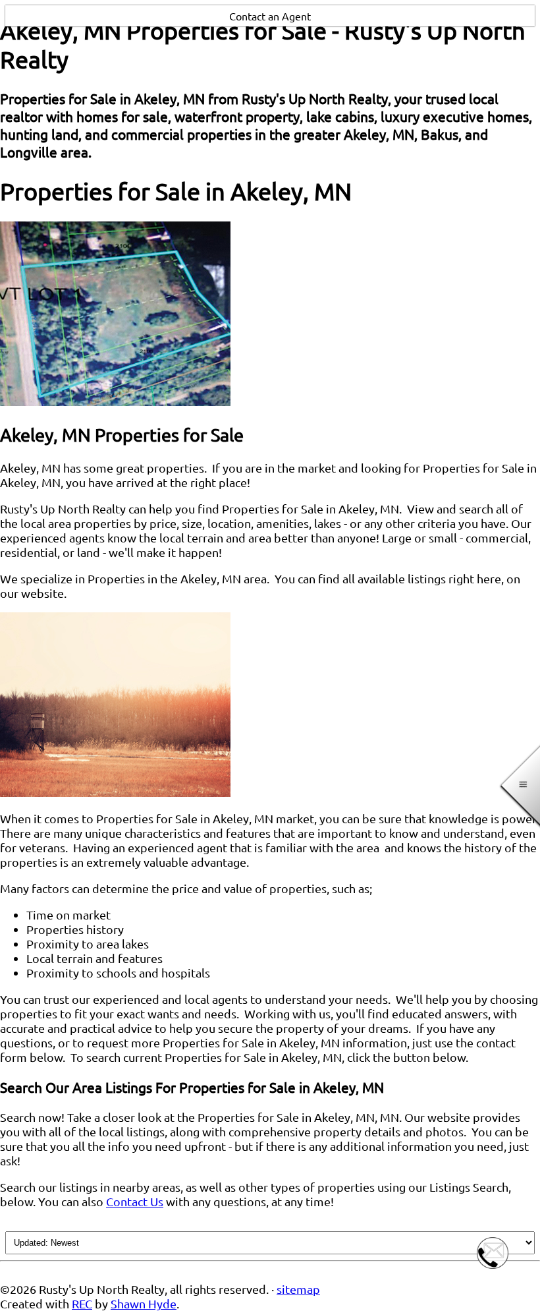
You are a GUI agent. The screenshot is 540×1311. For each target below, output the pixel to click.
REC (82, 1303)
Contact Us (134, 1201)
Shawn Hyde (143, 1303)
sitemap (298, 1289)
